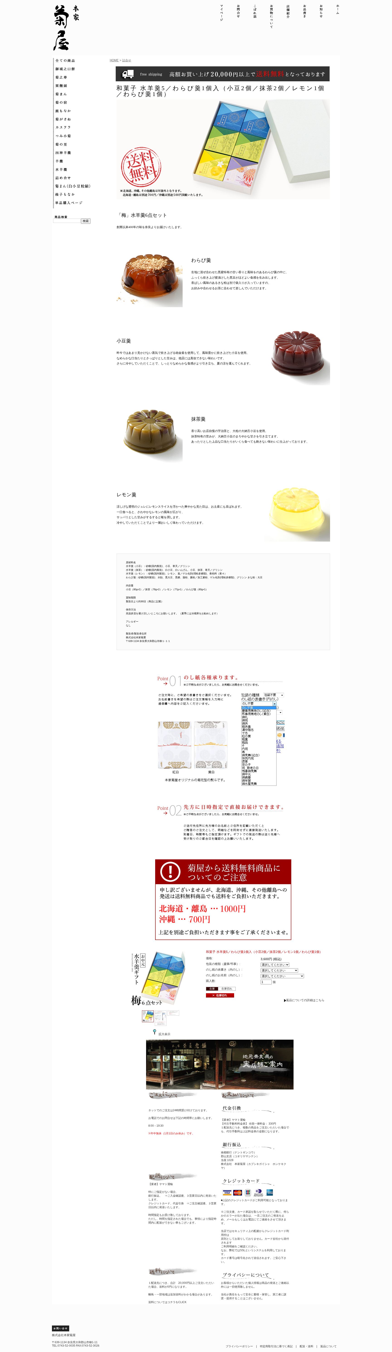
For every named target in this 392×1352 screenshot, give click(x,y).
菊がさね (81, 119)
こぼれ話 (254, 17)
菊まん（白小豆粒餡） (81, 186)
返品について (328, 1346)
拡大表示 (164, 1034)
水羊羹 (81, 169)
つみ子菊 (81, 136)
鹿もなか (81, 111)
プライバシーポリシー (239, 1346)
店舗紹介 (288, 17)
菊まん (81, 94)
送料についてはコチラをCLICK (167, 1302)
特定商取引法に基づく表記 (276, 1346)
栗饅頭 (81, 85)
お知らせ (321, 17)
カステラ (81, 127)
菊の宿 (81, 102)
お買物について (271, 17)
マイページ (221, 17)
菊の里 (81, 144)
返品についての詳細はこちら (305, 1000)
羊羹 (81, 161)
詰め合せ (81, 178)
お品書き (304, 17)
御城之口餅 (81, 69)
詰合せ (126, 60)
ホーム (337, 17)
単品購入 (81, 203)
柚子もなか (81, 194)
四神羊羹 (81, 152)
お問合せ (238, 17)
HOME (114, 60)
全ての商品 (81, 60)
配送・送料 (306, 1346)
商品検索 (61, 217)
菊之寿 (81, 77)
